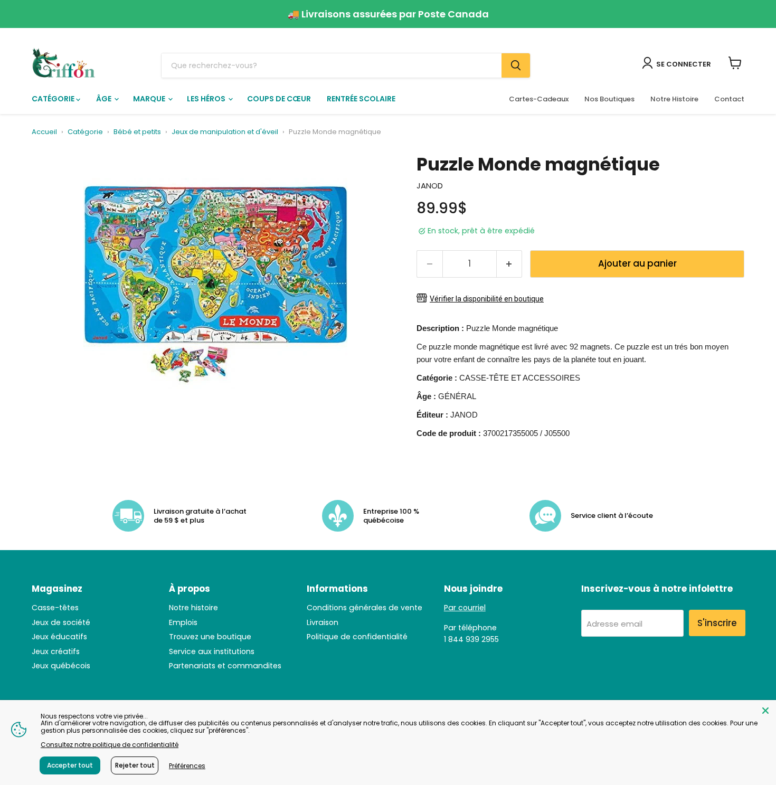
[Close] (765, 710)
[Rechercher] (515, 65)
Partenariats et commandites (225, 665)
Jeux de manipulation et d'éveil (225, 132)
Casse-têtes (55, 607)
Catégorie (54, 98)
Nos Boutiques (609, 99)
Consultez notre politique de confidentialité (109, 744)
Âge (104, 98)
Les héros (207, 98)
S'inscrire (717, 623)
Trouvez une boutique (210, 636)
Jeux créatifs (56, 651)
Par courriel (465, 607)
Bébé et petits (137, 132)
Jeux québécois (61, 665)
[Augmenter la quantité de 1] (510, 263)
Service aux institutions (211, 651)
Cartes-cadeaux (539, 99)
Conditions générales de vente (364, 607)
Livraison (322, 622)
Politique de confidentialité (357, 636)
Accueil (44, 132)
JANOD (430, 185)
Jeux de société (61, 622)
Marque (150, 98)
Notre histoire (193, 607)
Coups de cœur (279, 98)
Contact (729, 99)
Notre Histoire (674, 99)
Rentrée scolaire (361, 98)
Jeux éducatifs (59, 636)
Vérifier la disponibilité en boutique (487, 299)
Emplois (183, 622)
